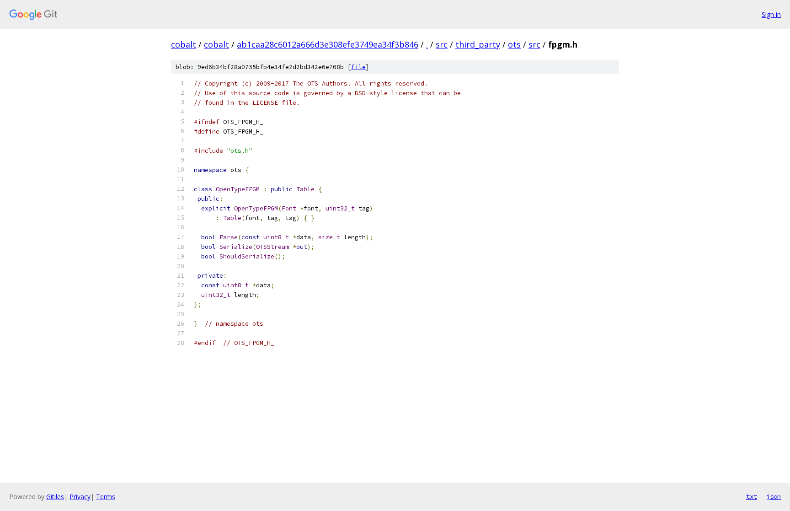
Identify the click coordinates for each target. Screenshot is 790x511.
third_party (477, 44)
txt (751, 496)
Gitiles (55, 496)
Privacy (80, 496)
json (773, 496)
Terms (105, 496)
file (358, 67)
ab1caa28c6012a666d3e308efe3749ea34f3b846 (327, 44)
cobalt (183, 44)
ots (514, 44)
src (442, 44)
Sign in (771, 14)
